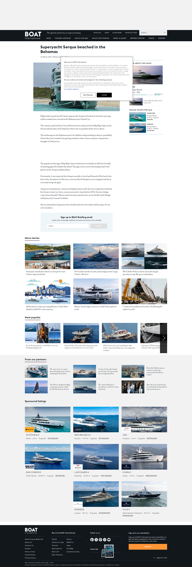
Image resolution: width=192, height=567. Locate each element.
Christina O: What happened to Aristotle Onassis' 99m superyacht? (156, 346)
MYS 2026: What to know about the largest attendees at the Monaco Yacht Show (140, 273)
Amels (28, 438)
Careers (28, 549)
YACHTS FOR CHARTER (100, 38)
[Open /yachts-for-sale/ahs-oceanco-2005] (144, 419)
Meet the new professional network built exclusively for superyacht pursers (157, 386)
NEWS (48, 38)
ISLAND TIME (151, 113)
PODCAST (97, 33)
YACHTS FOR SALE (81, 38)
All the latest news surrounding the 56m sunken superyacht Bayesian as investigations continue (119, 347)
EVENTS (151, 38)
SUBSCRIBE (117, 33)
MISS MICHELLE (82, 435)
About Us (28, 542)
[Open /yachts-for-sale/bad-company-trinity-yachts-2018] (47, 457)
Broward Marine (135, 90)
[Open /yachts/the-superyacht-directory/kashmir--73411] (146, 75)
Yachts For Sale (58, 542)
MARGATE (150, 124)
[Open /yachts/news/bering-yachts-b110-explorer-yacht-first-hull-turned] (144, 291)
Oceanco (126, 438)
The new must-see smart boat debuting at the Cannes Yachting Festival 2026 (60, 371)
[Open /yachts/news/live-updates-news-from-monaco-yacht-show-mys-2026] (47, 291)
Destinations (57, 549)
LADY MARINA (81, 472)
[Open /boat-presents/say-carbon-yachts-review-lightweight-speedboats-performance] (84, 386)
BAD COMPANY (33, 472)
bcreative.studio (73, 552)
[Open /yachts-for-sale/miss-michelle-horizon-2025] (96, 419)
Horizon (77, 438)
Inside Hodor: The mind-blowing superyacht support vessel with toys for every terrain (80, 346)
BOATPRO (161, 38)
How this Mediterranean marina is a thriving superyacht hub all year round (155, 371)
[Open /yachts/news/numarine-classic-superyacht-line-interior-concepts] (47, 256)
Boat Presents (57, 555)
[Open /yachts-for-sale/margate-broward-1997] (137, 128)
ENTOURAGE (32, 435)
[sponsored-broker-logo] (29, 432)
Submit (99, 226)
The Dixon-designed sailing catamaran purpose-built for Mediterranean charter (60, 386)
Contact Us (29, 545)
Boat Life (55, 552)
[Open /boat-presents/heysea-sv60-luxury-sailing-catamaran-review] (36, 386)
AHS (125, 435)
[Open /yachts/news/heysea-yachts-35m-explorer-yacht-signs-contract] (96, 291)
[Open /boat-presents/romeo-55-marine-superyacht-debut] (84, 371)
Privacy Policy (30, 558)
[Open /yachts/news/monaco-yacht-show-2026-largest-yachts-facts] (144, 256)
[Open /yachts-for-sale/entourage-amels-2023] (47, 419)
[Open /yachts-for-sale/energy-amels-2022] (144, 457)
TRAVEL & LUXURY (119, 38)
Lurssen (77, 513)
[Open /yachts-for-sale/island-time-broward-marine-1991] (137, 117)
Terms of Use (30, 552)
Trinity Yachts (31, 476)
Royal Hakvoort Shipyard (132, 513)
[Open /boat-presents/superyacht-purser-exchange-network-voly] (133, 386)
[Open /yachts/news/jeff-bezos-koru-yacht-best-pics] (43, 333)
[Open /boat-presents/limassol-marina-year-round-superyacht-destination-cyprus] (133, 371)
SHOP (107, 33)
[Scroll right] (163, 338)
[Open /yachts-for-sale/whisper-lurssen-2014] (96, 494)
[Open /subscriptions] (105, 552)
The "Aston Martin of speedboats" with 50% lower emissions (108, 386)
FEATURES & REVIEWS (63, 38)
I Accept (104, 95)
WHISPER (79, 509)
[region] (97, 79)
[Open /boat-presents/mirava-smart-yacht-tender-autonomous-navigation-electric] (36, 371)
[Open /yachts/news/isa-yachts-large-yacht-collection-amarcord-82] (96, 256)
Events (69, 539)
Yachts (54, 539)
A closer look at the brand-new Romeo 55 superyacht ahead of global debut (108, 371)
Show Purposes (88, 95)
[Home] (35, 35)
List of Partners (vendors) (71, 89)
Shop (69, 545)
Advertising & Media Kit (34, 539)
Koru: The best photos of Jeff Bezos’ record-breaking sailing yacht (42, 346)
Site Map (70, 549)
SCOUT (126, 509)
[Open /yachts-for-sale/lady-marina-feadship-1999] (96, 457)
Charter (55, 545)
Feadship (78, 476)
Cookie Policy (30, 555)
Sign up (148, 547)
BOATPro (70, 542)
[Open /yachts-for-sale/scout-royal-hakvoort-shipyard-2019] (144, 494)
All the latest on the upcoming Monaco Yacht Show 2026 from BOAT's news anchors (47, 308)
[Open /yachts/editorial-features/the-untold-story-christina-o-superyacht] (158, 333)
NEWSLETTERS (131, 33)
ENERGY (127, 472)
